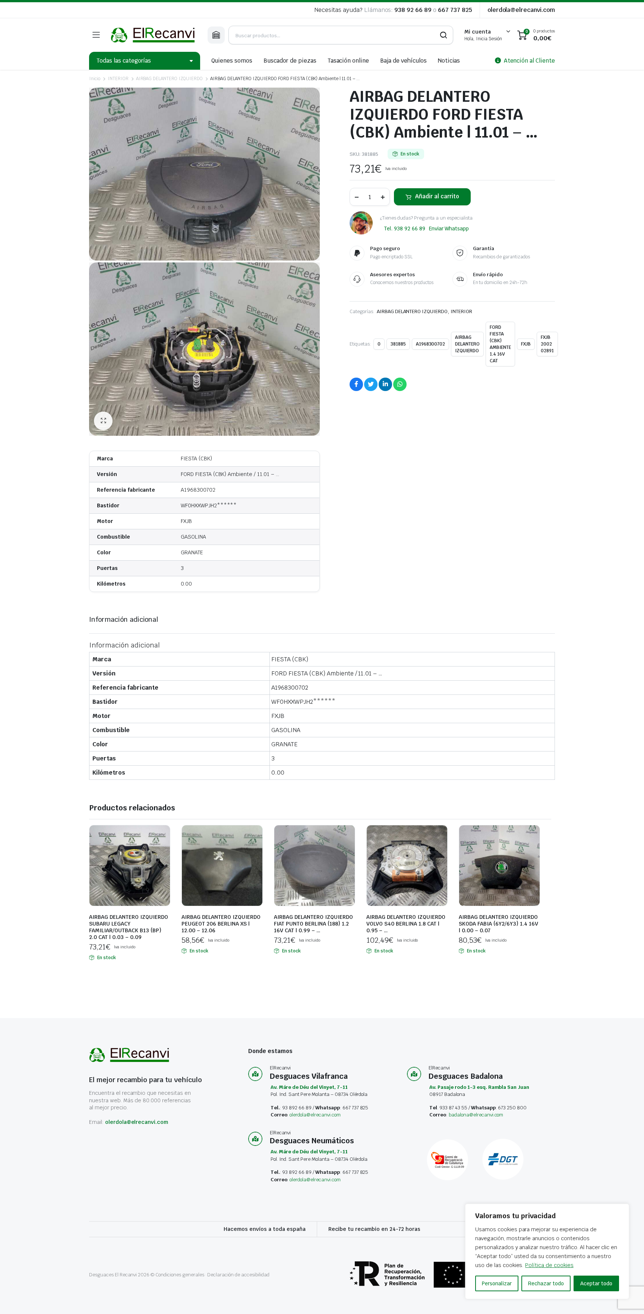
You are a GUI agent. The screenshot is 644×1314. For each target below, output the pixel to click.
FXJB (526, 344)
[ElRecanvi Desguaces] (153, 35)
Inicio (94, 79)
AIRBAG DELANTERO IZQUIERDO (169, 79)
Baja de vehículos (403, 60)
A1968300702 (430, 344)
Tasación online (348, 60)
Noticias (449, 60)
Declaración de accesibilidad (238, 1275)
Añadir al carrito (437, 196)
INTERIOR (118, 79)
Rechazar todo (546, 1283)
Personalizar (497, 1283)
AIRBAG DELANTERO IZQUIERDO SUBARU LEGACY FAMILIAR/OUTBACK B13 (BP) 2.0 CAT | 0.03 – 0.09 (128, 927)
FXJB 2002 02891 (547, 344)
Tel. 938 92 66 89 (404, 228)
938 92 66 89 (413, 10)
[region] (547, 1251)
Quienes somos (232, 60)
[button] (103, 421)
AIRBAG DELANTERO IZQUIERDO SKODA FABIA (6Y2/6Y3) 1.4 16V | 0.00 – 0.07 (498, 924)
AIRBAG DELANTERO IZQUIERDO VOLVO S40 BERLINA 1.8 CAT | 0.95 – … (405, 924)
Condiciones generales (179, 1275)
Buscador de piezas (289, 60)
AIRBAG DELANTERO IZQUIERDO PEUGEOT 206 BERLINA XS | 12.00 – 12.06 (221, 924)
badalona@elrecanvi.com (476, 1115)
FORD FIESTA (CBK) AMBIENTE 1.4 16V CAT (500, 344)
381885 (398, 344)
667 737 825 (455, 10)
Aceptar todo (596, 1283)
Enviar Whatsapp (449, 228)
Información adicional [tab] (123, 619)
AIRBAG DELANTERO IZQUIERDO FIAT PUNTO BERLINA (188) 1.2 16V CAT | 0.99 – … (313, 924)
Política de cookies (549, 1265)
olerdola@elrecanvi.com (521, 10)
